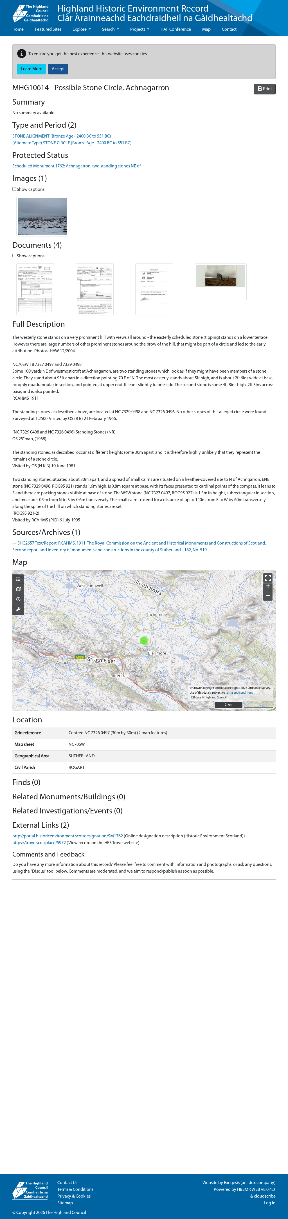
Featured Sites (48, 29)
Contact (229, 29)
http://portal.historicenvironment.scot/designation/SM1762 (67, 836)
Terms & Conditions (75, 1189)
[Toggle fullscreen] (268, 578)
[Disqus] (144, 954)
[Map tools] (18, 610)
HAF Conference (176, 29)
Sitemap (65, 1203)
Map (206, 29)
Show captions (30, 189)
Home (18, 29)
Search (109, 29)
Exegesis (232, 1183)
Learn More (31, 69)
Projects (138, 29)
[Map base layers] (18, 590)
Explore (80, 29)
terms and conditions (239, 692)
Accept (58, 69)
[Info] (18, 600)
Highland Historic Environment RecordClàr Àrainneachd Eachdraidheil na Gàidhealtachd (155, 14)
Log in (270, 1203)
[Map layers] (18, 580)
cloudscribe (265, 1196)
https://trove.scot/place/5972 (39, 843)
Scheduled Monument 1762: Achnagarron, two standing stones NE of (76, 166)
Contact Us (67, 1183)
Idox (252, 1183)
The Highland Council (66, 1213)
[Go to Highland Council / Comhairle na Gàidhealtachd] (30, 11)
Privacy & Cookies (74, 1196)
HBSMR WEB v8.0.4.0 (256, 1189)
